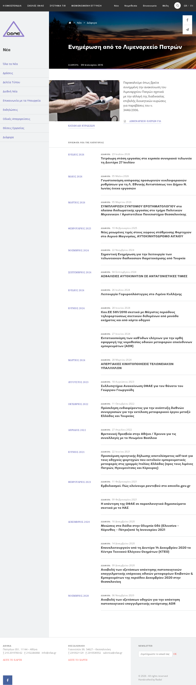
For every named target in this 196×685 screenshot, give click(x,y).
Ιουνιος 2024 (76, 308)
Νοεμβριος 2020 (78, 595)
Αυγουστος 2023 (78, 382)
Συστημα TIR (58, 5)
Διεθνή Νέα (10, 91)
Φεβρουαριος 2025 (79, 228)
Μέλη (166, 5)
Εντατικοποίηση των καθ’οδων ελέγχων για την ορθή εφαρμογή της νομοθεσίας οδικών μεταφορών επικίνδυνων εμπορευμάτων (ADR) (146, 342)
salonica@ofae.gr (112, 652)
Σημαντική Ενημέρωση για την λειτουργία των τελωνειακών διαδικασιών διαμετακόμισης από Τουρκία (143, 256)
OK (175, 654)
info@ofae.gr (49, 652)
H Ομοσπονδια (12, 5)
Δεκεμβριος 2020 (79, 521)
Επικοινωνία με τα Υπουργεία (22, 100)
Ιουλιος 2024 (76, 290)
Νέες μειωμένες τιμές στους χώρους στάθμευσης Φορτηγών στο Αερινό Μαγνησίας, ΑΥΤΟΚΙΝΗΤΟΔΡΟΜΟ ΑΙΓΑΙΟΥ (146, 234)
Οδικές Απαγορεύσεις (16, 119)
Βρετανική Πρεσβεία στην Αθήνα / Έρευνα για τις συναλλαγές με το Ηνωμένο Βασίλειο (138, 436)
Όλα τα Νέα (10, 64)
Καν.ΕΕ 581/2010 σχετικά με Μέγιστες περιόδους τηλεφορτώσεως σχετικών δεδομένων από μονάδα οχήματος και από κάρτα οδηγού (140, 316)
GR (185, 5)
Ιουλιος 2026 (76, 154)
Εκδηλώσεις (10, 109)
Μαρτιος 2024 (76, 360)
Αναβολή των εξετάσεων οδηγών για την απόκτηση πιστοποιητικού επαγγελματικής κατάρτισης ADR (140, 601)
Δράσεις (8, 73)
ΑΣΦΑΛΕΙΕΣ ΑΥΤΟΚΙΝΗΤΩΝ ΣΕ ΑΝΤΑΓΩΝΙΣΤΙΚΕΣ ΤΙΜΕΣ (144, 276)
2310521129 (76, 652)
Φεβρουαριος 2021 (79, 482)
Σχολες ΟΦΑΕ (35, 5)
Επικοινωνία (150, 5)
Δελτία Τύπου (11, 82)
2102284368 (33, 652)
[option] (84, 100)
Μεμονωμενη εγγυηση (86, 5)
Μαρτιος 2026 (76, 202)
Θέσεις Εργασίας (13, 128)
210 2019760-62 (13, 652)
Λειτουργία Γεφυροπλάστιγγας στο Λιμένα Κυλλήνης (141, 294)
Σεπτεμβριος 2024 (79, 272)
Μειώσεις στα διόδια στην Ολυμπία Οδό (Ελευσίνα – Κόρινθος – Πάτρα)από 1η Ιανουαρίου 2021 (140, 528)
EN (191, 5)
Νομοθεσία (130, 5)
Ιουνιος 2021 (76, 452)
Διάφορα (8, 137)
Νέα (116, 5)
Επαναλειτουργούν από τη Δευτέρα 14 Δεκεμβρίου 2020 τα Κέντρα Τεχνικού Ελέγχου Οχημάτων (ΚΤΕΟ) (146, 549)
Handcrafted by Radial (150, 679)
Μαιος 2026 (75, 176)
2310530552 (94, 652)
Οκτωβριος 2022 (78, 404)
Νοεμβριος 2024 (78, 250)
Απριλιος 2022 (77, 430)
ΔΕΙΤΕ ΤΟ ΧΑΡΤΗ (12, 660)
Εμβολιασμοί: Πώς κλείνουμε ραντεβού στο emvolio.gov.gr (145, 486)
